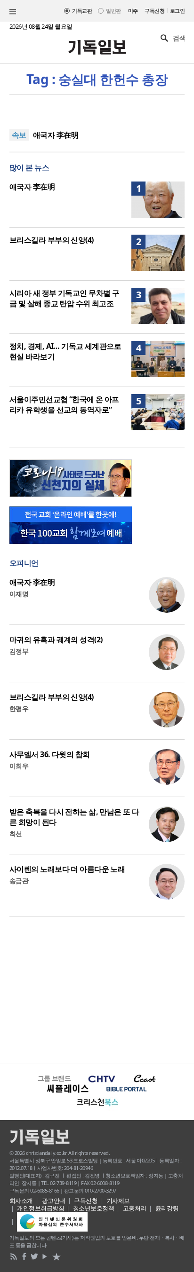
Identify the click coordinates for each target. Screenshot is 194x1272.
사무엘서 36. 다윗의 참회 (49, 754)
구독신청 (154, 10)
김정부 (18, 651)
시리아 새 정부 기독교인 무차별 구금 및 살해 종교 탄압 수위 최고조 (64, 298)
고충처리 (134, 1208)
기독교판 (82, 10)
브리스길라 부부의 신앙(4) (51, 240)
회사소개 (21, 1200)
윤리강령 (167, 1208)
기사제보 (118, 1200)
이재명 (18, 593)
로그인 (177, 10)
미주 (133, 10)
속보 (19, 135)
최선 (15, 833)
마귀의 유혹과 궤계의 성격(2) (55, 639)
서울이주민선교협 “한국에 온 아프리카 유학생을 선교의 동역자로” (64, 404)
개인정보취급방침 (40, 1208)
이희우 (18, 765)
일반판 (113, 10)
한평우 (18, 708)
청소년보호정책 (93, 1208)
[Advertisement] (97, 988)
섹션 (12, 11)
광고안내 (53, 1200)
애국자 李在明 (55, 135)
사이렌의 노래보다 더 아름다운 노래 (67, 869)
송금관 (18, 880)
